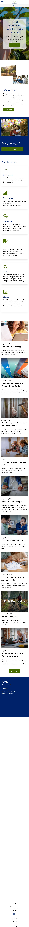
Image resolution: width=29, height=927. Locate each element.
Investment (14, 923)
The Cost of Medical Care (12, 540)
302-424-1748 (16, 906)
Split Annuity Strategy (11, 346)
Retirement (14, 921)
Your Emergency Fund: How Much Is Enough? (14, 424)
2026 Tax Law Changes (11, 501)
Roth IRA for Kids (9, 616)
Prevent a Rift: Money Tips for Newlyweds (13, 578)
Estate (14, 924)
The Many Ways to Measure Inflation (13, 463)
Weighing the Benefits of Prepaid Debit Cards (12, 384)
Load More (14, 671)
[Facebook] (14, 914)
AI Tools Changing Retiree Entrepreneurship (13, 654)
